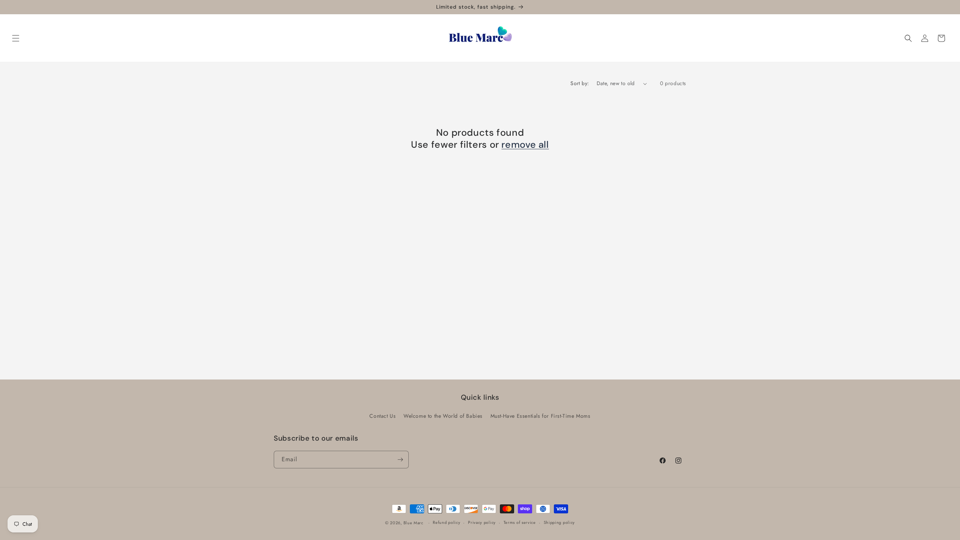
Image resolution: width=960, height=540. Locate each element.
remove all (525, 145)
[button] (16, 38)
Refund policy (446, 522)
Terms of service (520, 522)
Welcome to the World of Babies (443, 416)
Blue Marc (413, 523)
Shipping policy (559, 522)
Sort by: (579, 83)
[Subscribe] (400, 459)
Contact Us (382, 416)
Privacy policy (482, 522)
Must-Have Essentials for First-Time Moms (540, 416)
